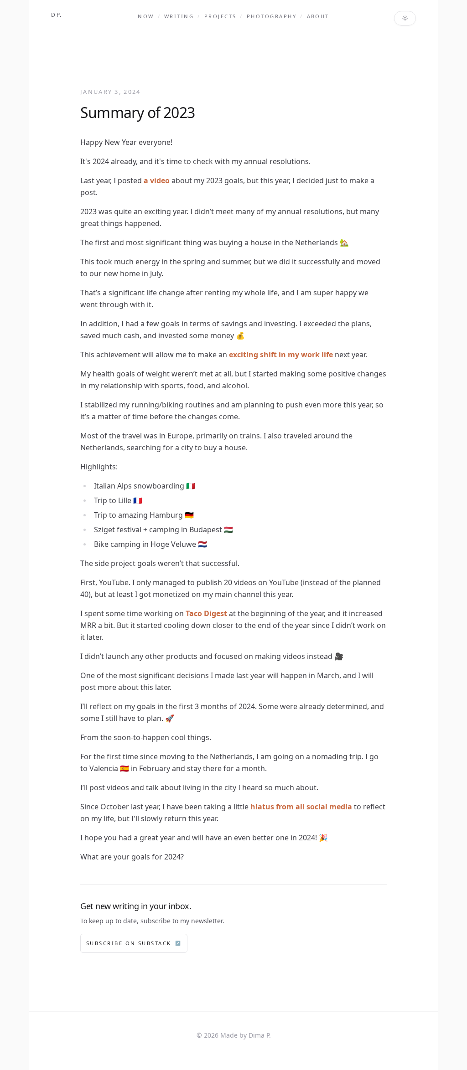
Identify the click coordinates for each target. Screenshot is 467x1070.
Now (146, 16)
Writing (179, 16)
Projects (220, 16)
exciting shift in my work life (281, 355)
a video (157, 180)
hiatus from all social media (301, 807)
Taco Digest (206, 613)
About (318, 16)
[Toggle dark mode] (405, 18)
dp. (56, 15)
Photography (271, 16)
